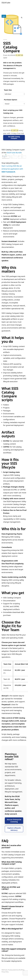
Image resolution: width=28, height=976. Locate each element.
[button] (21, 17)
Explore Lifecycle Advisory (14, 829)
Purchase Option (10, 100)
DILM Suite (6, 2)
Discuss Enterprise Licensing (14, 820)
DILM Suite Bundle (14, 152)
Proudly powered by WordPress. (16, 970)
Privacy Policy (5, 972)
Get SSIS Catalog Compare (14, 137)
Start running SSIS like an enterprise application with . (12, 169)
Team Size (8, 90)
